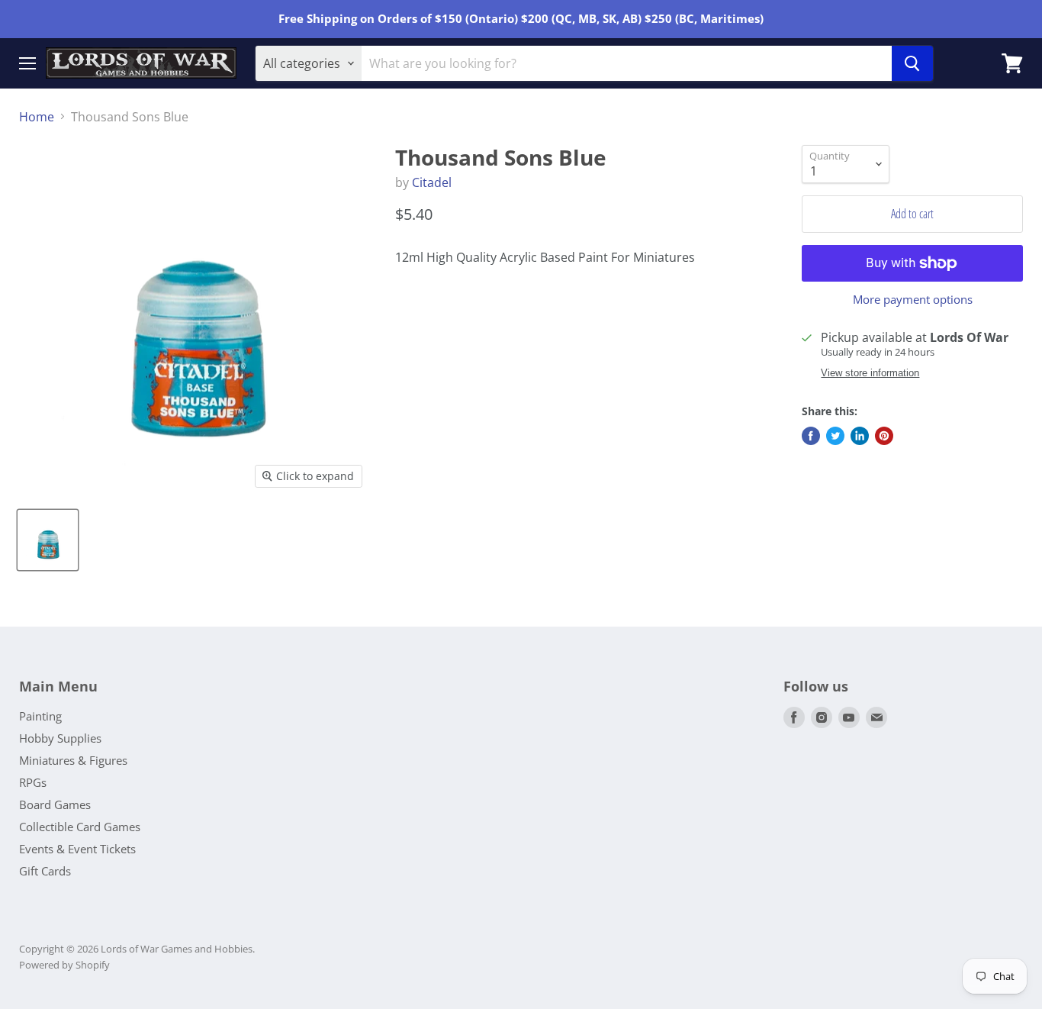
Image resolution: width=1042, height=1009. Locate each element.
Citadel (432, 182)
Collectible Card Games (79, 826)
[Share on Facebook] (811, 436)
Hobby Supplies (60, 738)
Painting (40, 716)
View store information (870, 373)
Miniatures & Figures (73, 760)
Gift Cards (45, 870)
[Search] (912, 63)
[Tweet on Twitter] (835, 436)
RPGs (33, 782)
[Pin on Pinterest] (884, 436)
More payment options (913, 299)
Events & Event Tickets (77, 848)
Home (36, 117)
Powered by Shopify (64, 965)
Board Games (55, 804)
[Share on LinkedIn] (860, 436)
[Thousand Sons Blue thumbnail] (48, 540)
